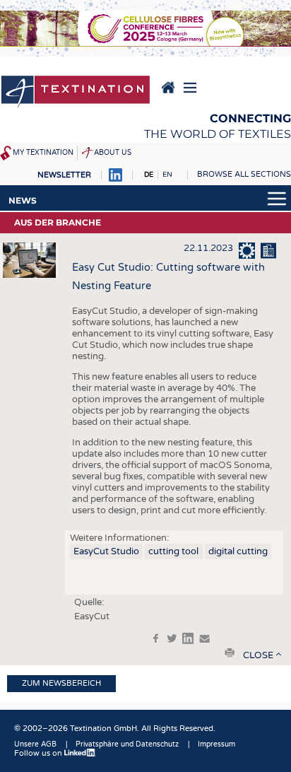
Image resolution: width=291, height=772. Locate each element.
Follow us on (39, 753)
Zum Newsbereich (61, 683)
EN (167, 174)
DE (148, 174)
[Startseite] (75, 92)
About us (112, 152)
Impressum (216, 744)
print (229, 652)
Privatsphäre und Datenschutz (127, 744)
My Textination (43, 152)
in (188, 638)
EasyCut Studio (106, 551)
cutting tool (173, 551)
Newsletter (64, 175)
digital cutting (238, 551)
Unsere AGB (35, 744)
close (258, 655)
